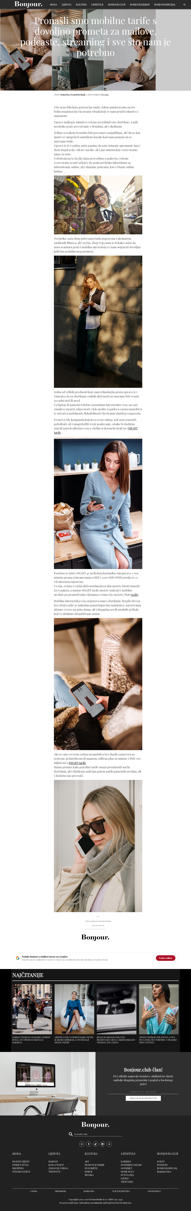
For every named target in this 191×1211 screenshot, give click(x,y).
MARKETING (89, 1191)
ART (87, 1161)
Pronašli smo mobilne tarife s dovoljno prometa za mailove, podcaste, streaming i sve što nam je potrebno (95, 36)
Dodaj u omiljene (165, 958)
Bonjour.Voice (164, 1171)
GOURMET (126, 1168)
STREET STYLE (20, 1164)
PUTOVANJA (127, 1175)
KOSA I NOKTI (56, 1164)
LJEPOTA (66, 4)
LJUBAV (125, 1178)
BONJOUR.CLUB (116, 4)
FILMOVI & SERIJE (94, 1164)
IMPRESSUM (60, 1191)
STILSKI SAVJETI (21, 1171)
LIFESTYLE (97, 4)
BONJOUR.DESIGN (140, 4)
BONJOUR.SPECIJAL (165, 4)
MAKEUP (53, 1161)
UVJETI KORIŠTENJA (121, 1191)
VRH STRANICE (154, 1191)
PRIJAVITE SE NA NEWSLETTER (143, 1098)
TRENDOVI (54, 1171)
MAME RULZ (127, 1171)
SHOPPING (18, 1168)
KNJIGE (89, 1171)
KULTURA (81, 4)
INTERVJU (162, 1164)
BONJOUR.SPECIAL (167, 1168)
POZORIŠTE (91, 1168)
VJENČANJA (127, 1181)
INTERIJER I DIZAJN (131, 1164)
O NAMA (33, 1191)
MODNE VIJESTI (20, 1161)
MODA (53, 4)
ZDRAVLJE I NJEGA (58, 1168)
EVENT (161, 1161)
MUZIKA (89, 1175)
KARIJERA (126, 1161)
